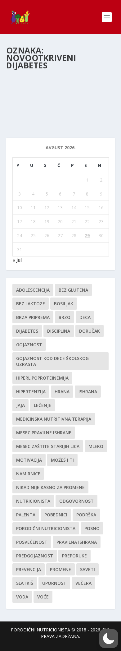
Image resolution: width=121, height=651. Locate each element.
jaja (20, 405)
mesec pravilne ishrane (43, 433)
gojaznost (29, 345)
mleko (95, 446)
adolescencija (33, 290)
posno (92, 528)
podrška (86, 515)
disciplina (58, 331)
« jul (17, 260)
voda (22, 597)
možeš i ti (62, 460)
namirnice (28, 474)
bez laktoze (30, 304)
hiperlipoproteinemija (42, 378)
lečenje (42, 405)
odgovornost (76, 501)
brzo (64, 317)
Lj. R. (18, 83)
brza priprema (33, 317)
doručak (89, 331)
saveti (87, 569)
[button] (108, 638)
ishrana (87, 392)
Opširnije (26, 110)
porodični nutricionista (45, 528)
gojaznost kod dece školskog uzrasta (52, 361)
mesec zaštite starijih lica (47, 446)
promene (60, 569)
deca (85, 317)
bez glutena (73, 290)
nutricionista (33, 501)
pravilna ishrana (76, 542)
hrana (62, 392)
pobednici (55, 515)
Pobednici (78, 93)
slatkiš (24, 583)
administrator (30, 93)
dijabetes (27, 331)
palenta (25, 515)
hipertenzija (31, 392)
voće (43, 597)
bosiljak (63, 304)
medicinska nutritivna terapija (53, 419)
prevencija (28, 569)
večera (83, 583)
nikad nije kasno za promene (50, 487)
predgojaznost (34, 556)
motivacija (29, 460)
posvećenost (31, 542)
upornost (54, 583)
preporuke (74, 556)
